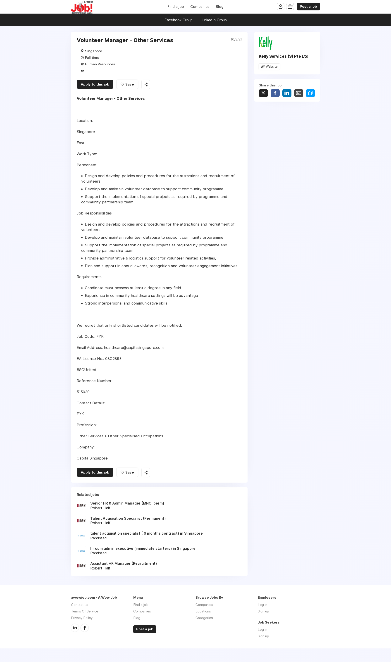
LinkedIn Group (214, 20)
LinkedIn (75, 628)
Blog (220, 7)
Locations (203, 611)
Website (272, 66)
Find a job (175, 7)
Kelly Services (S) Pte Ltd (283, 56)
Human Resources (100, 64)
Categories (204, 618)
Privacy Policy (82, 618)
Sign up (263, 611)
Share (275, 93)
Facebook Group (179, 20)
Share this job (146, 84)
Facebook (84, 628)
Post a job (308, 7)
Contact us (79, 604)
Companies (199, 7)
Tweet (263, 93)
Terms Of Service (84, 611)
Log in (262, 604)
